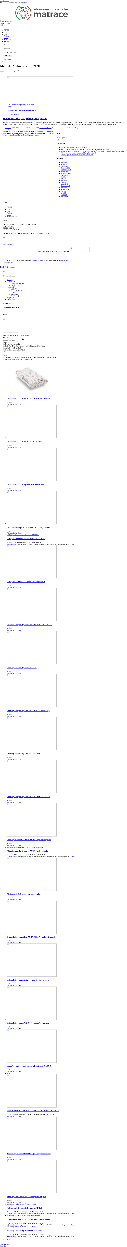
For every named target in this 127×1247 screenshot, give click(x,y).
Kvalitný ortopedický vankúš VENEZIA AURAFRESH (29, 625)
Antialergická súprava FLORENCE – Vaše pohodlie (28, 527)
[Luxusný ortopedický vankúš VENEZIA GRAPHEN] (65, 777)
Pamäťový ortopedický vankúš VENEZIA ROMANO (29, 1066)
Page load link (4, 1244)
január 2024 (64, 166)
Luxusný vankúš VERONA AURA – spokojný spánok (29, 840)
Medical (13, 294)
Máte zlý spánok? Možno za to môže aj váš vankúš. (77, 155)
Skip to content (4, 1)
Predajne (9, 213)
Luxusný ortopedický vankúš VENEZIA (23, 754)
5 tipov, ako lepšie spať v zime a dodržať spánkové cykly (79, 153)
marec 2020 (64, 196)
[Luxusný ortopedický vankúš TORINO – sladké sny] (65, 691)
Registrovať (7, 59)
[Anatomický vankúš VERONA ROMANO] (65, 422)
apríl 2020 (64, 195)
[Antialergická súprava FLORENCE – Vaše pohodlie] (65, 508)
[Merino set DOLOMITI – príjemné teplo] (65, 874)
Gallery (9, 106)
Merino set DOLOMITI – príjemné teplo (23, 894)
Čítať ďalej (6, 129)
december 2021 (65, 186)
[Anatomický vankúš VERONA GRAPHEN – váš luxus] (65, 379)
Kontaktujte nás (12, 216)
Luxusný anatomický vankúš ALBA (22, 668)
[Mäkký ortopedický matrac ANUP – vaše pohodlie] (65, 847)
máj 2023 (64, 180)
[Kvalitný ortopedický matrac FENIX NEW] (65, 1227)
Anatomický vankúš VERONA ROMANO (24, 442)
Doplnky (10, 209)
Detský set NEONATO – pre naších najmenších (26, 582)
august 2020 (64, 191)
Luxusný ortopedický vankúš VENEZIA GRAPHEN (28, 797)
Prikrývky (14, 285)
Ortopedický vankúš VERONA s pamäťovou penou (28, 1023)
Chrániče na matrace (17, 283)
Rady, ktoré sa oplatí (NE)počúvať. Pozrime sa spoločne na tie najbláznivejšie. (85, 149)
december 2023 (65, 168)
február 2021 (65, 189)
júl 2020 (63, 193)
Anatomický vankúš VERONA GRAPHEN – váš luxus (29, 398)
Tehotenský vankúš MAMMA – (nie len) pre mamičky (29, 1154)
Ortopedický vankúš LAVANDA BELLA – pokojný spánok (31, 937)
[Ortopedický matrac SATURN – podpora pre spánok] (65, 1215)
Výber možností (12, 544)
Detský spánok (15, 290)
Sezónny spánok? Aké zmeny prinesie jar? (74, 147)
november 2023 (66, 170)
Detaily (20, 404)
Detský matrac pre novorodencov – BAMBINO (26, 539)
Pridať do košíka (12, 404)
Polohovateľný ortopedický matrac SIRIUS (24, 1208)
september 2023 (66, 173)
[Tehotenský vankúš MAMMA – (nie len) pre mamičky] (65, 1134)
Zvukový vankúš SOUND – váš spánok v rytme (26, 1197)
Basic (12, 289)
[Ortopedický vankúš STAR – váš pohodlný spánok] (65, 960)
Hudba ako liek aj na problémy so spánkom (20, 105)
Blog (8, 211)
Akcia (9, 280)
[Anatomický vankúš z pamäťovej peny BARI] (65, 465)
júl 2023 (63, 177)
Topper (9, 298)
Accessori (10, 114)
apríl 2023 (64, 182)
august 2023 (64, 175)
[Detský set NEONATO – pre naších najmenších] (65, 562)
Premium (14, 296)
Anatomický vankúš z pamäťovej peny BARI (25, 484)
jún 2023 (63, 179)
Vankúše (9, 208)
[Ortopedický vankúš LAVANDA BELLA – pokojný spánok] (65, 917)
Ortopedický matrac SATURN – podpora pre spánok (28, 1219)
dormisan (8, 128)
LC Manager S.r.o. (35, 260)
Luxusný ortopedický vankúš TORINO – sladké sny (28, 711)
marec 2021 (64, 187)
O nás (9, 215)
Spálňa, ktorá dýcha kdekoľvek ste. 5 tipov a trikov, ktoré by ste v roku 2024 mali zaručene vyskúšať (92, 151)
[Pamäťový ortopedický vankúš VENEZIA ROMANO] (65, 1046)
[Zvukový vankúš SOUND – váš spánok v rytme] (65, 1177)
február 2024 (65, 164)
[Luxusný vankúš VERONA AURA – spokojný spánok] (65, 820)
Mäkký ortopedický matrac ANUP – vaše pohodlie (27, 851)
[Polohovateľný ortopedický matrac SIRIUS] (65, 1204)
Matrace (16, 114)
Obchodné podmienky (62, 260)
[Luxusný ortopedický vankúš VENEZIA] (65, 734)
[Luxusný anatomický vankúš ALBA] (65, 648)
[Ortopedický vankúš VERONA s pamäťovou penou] (65, 1003)
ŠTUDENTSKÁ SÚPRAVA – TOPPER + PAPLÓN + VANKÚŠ (33, 1111)
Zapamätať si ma (11, 52)
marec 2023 (64, 184)
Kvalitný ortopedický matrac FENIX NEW (24, 1231)
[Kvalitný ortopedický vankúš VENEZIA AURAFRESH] (65, 605)
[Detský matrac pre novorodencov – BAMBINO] (65, 535)
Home (2, 71)
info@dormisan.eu (21, 2)
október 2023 (65, 171)
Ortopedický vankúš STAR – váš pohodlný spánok (28, 980)
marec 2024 (64, 162)
